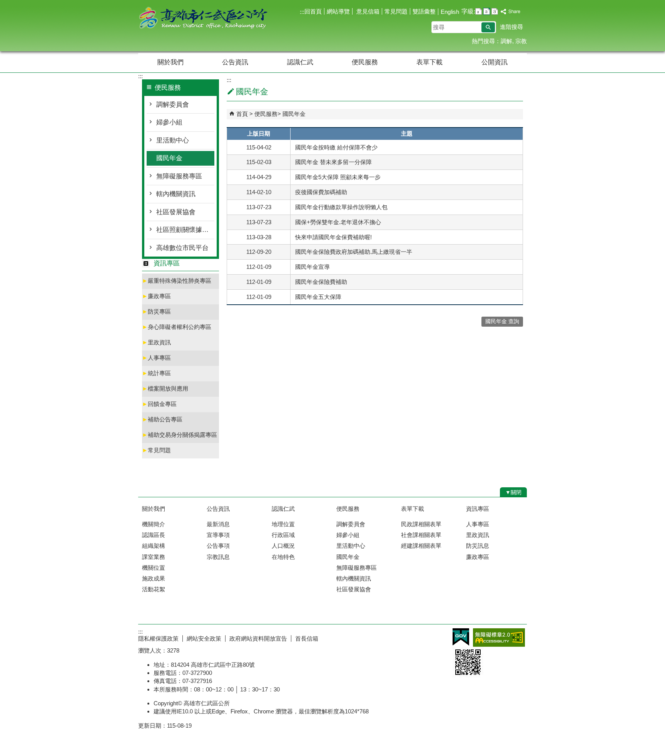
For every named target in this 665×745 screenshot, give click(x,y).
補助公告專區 (162, 419)
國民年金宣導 (312, 266)
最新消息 (218, 524)
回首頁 (313, 11)
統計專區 (156, 373)
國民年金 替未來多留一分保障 (333, 162)
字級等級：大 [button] (494, 11)
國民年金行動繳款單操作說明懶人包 (341, 207)
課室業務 (153, 557)
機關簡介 (153, 524)
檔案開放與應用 (165, 388)
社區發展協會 (175, 212)
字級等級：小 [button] (478, 11)
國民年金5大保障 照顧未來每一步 (338, 177)
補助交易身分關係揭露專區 (179, 434)
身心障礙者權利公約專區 (176, 327)
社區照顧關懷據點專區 (185, 229)
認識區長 (153, 535)
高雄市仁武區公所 (203, 19)
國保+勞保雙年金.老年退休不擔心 (338, 222)
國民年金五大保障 (318, 297)
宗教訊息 (218, 557)
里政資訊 (156, 342)
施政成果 (153, 578)
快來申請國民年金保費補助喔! (333, 237)
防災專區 (156, 311)
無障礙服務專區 (179, 176)
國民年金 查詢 (502, 321)
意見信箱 (367, 11)
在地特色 (283, 557)
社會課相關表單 (421, 535)
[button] (488, 27)
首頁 (242, 114)
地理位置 (283, 524)
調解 (506, 41)
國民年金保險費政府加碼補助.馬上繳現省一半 (353, 251)
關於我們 (170, 62)
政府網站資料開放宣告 (258, 638)
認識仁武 (300, 62)
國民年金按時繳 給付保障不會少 (336, 147)
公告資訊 (235, 62)
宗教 (521, 41)
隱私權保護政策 (158, 638)
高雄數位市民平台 (182, 248)
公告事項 (218, 545)
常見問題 (396, 11)
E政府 (461, 637)
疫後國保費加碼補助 (321, 192)
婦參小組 (169, 122)
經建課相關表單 (421, 545)
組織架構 (153, 545)
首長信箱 (306, 638)
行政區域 (283, 535)
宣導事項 (218, 535)
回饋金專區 (159, 404)
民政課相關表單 (421, 524)
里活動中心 (172, 140)
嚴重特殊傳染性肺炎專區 (176, 280)
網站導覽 (338, 11)
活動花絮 (153, 589)
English (450, 11)
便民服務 (365, 62)
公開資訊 (494, 62)
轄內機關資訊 (175, 194)
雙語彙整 (424, 11)
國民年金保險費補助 (321, 282)
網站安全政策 (204, 638)
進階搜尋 (511, 26)
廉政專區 (156, 296)
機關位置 (153, 567)
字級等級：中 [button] (486, 11)
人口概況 (283, 545)
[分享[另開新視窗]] (510, 11)
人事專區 (156, 357)
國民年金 (169, 158)
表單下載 (429, 62)
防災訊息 (477, 545)
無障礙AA (499, 637)
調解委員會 (172, 104)
